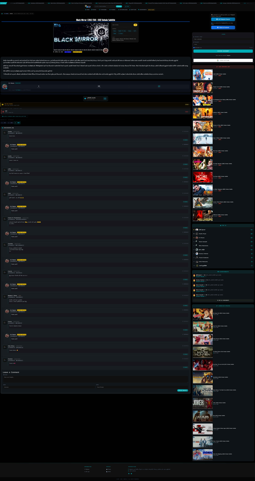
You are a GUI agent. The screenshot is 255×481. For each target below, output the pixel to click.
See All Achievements (224, 300)
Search (119, 6)
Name (4, 384)
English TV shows (122, 30)
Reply (186, 164)
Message (5, 374)
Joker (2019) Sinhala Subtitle (219, 402)
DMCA (109, 471)
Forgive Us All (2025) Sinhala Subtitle (221, 86)
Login (127, 6)
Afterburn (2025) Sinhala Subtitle (220, 112)
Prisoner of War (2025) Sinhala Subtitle (221, 125)
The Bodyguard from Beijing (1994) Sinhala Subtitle (224, 99)
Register (228, 55)
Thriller (114, 33)
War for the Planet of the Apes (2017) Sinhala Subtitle (57, 3)
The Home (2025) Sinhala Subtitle (220, 176)
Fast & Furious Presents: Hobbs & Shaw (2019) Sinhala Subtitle (86, 3)
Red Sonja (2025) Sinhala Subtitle (220, 150)
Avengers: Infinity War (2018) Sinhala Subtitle (207, 3)
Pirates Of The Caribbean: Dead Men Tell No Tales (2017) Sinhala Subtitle (138, 3)
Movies (94, 9)
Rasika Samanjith (200, 285)
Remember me (198, 47)
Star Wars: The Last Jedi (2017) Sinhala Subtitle (223, 364)
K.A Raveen (18, 90)
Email (97, 384)
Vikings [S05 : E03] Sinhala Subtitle (111, 3)
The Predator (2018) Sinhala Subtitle (165, 3)
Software (87, 469)
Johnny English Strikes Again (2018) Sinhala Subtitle (224, 428)
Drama (114, 30)
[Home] (2, 13)
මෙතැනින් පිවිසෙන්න (200, 276)
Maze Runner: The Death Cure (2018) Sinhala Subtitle (224, 390)
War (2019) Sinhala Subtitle (219, 415)
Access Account (223, 51)
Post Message (183, 390)
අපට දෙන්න (152, 9)
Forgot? (251, 47)
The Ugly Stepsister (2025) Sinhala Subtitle (222, 163)
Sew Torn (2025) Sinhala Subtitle (220, 326)
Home (88, 9)
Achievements (143, 9)
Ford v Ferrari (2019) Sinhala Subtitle (221, 441)
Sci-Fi (135, 30)
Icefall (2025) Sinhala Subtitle (219, 74)
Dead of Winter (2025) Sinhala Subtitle (221, 138)
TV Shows (121, 33)
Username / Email (198, 36)
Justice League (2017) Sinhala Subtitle (229, 3)
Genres (129, 30)
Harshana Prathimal (200, 280)
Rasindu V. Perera (12, 295)
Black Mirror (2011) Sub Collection (14, 116)
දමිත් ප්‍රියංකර (199, 275)
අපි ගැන (87, 471)
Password (197, 42)
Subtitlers (133, 9)
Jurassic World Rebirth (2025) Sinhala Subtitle (223, 202)
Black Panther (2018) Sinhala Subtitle (33, 3)
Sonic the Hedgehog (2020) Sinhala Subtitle (222, 454)
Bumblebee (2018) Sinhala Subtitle (13, 3)
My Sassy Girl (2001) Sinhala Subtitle (221, 313)
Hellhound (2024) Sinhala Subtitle (220, 214)
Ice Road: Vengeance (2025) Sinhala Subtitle (222, 189)
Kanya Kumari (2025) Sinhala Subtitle (221, 338)
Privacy (109, 469)
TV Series (113, 9)
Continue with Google (224, 60)
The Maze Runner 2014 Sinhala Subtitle (221, 351)
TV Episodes (103, 9)
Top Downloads (123, 9)
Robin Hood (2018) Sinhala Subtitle (185, 3)
